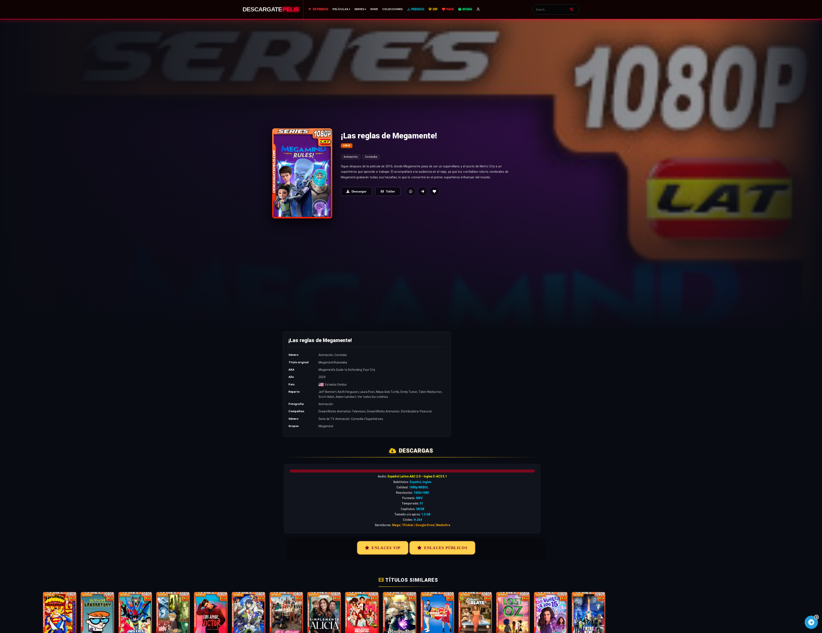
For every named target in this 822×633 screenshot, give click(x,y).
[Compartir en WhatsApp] (411, 191)
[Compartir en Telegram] (422, 191)
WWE (374, 9)
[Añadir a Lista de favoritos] (434, 191)
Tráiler (390, 191)
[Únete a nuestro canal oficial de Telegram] (811, 622)
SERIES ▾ (360, 9)
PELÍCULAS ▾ (341, 9)
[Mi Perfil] (478, 9)
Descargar (359, 191)
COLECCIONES (392, 9)
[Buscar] (572, 9)
